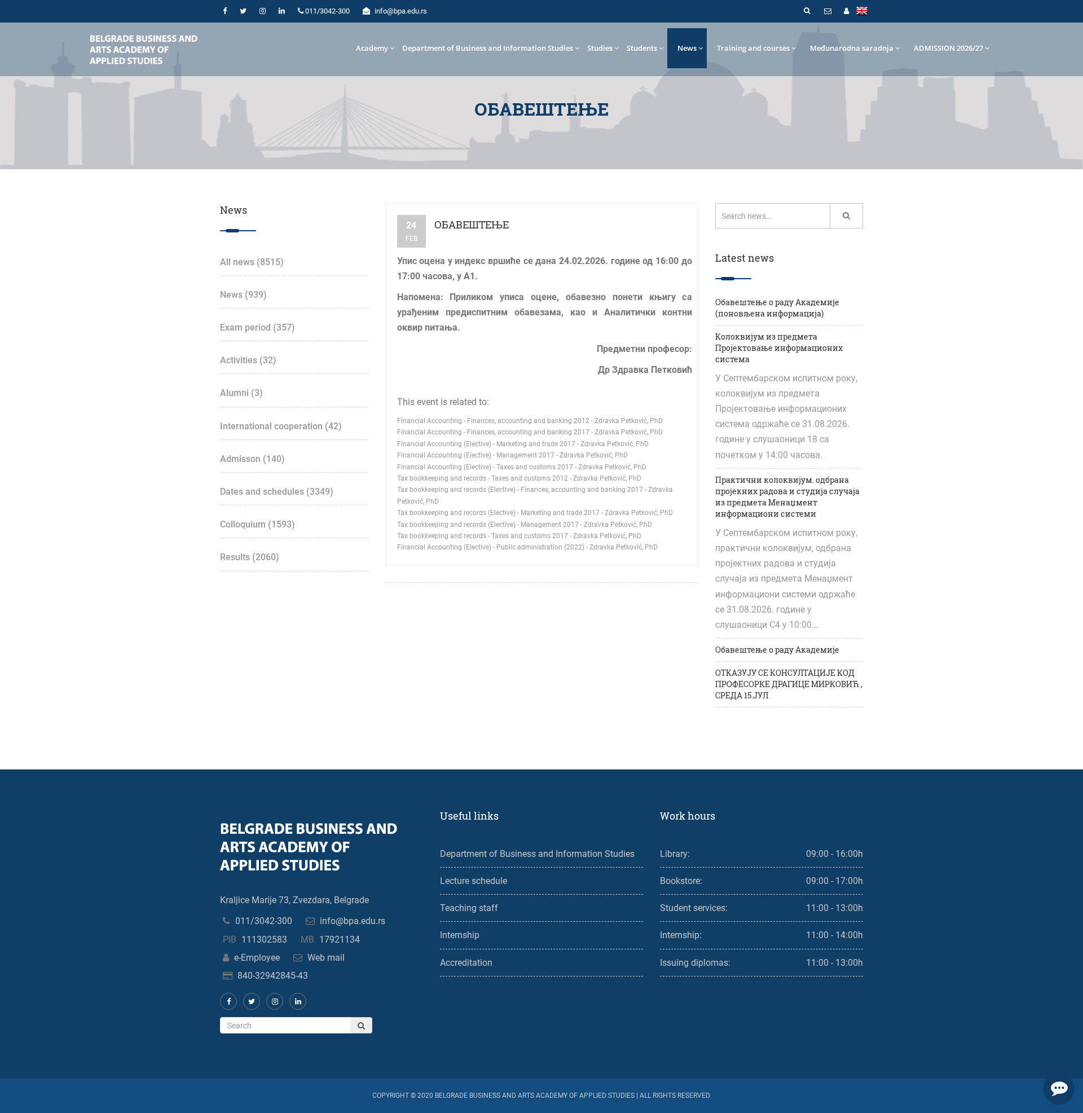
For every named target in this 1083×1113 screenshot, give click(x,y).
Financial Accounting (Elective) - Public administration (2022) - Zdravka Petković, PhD (527, 547)
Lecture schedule (473, 881)
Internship (459, 935)
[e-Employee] (846, 11)
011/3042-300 (263, 921)
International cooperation (281, 426)
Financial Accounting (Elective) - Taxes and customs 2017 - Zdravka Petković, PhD (521, 467)
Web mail (326, 957)
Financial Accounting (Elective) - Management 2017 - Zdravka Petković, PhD (512, 455)
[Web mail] (827, 11)
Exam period (257, 327)
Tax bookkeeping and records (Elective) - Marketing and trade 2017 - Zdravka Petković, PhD (535, 513)
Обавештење (471, 224)
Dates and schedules (276, 491)
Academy (372, 48)
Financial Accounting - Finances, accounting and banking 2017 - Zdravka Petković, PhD (530, 432)
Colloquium (257, 524)
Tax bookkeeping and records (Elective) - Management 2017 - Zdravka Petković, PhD (524, 525)
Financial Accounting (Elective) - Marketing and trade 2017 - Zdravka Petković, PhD (523, 444)
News (687, 48)
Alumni (241, 393)
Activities (248, 360)
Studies (600, 48)
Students (642, 48)
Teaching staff (469, 908)
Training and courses (753, 48)
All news (252, 262)
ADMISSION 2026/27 (948, 48)
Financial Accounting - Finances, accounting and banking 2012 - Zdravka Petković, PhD (530, 421)
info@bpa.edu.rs (352, 921)
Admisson (252, 459)
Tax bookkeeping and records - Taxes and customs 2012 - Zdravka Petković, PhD (519, 478)
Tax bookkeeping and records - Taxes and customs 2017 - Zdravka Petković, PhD (519, 536)
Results (249, 557)
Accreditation (466, 962)
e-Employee (257, 957)
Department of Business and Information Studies (487, 48)
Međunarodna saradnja (851, 48)
